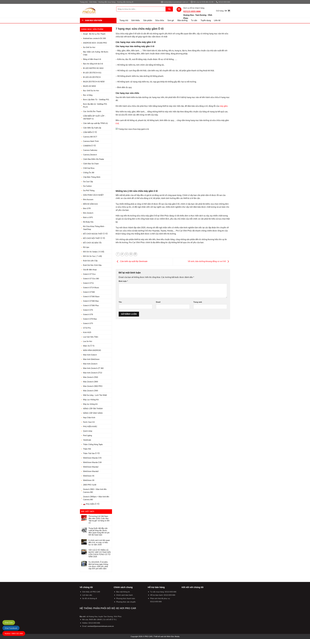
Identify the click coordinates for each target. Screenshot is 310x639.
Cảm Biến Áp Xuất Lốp (92, 128)
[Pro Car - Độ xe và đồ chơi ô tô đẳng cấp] (96, 11)
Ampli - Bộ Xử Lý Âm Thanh (94, 34)
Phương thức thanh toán (125, 598)
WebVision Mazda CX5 (92, 458)
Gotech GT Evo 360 (91, 279)
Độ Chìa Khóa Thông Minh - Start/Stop (94, 227)
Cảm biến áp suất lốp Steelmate (133, 261)
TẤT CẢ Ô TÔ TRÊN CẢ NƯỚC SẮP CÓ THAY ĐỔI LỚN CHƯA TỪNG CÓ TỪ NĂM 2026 (100, 553)
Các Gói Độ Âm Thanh (92, 111)
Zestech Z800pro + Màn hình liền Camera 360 (96, 498)
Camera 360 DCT (90, 137)
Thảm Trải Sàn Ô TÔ (91, 453)
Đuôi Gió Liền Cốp (90, 261)
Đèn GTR (87, 208)
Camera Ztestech (90, 155)
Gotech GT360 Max (91, 301)
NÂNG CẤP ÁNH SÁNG (93, 413)
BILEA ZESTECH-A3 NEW (94, 82)
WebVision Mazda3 (90, 471)
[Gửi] (169, 9)
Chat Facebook (11, 628)
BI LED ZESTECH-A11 (92, 73)
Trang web (197, 302)
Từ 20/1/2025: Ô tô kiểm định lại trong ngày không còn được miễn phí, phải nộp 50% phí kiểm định (98, 565)
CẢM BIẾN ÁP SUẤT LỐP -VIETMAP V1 (94, 117)
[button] (223, 10)
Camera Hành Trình (91, 141)
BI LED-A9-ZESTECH (92, 77)
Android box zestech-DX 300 (94, 38)
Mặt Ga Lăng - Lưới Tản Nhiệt (95, 395)
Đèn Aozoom (88, 199)
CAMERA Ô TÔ (89, 146)
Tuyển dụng (206, 20)
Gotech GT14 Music (91, 287)
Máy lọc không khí (90, 404)
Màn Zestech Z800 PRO (92, 386)
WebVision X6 (88, 476)
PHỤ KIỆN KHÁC (90, 426)
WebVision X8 (88, 480)
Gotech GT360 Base (91, 296)
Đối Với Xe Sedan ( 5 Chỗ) (93, 252)
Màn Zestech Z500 (90, 377)
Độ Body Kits (88, 222)
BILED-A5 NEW (89, 86)
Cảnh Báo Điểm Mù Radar (93, 159)
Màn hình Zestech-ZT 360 (93, 368)
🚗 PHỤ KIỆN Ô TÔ (91, 504)
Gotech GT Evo (89, 274)
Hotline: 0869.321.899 (14, 634)
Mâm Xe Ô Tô (88, 346)
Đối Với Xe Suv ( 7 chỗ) (92, 256)
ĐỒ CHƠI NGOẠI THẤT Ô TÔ (95, 234)
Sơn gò (170, 20)
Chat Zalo (9, 622)
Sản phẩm (147, 20)
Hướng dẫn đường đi (125, 2)
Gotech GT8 (88, 314)
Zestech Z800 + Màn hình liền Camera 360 (95, 490)
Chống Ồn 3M (88, 173)
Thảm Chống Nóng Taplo (93, 444)
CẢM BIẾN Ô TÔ (90, 132)
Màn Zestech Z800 (90, 382)
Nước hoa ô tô (89, 422)
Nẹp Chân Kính (89, 417)
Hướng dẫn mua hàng (106, 2)
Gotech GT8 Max (90, 319)
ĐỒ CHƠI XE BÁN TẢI (92, 243)
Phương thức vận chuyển (126, 602)
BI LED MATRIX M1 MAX (93, 68)
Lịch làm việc (87, 595)
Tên (120, 302)
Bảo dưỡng (182, 20)
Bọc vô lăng (87, 95)
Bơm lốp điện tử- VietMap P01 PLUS (95, 105)
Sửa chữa (159, 20)
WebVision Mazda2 (90, 467)
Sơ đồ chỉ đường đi (89, 598)
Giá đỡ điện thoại (90, 270)
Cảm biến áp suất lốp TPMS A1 (95, 123)
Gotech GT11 (88, 283)
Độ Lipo (86, 247)
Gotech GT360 (89, 292)
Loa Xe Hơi (87, 341)
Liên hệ (217, 20)
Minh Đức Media (173, 636)
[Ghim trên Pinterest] (131, 254)
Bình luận (123, 281)
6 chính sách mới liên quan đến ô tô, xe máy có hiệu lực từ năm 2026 (99, 542)
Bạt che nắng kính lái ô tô (93, 64)
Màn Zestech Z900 (90, 391)
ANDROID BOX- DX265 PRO (95, 43)
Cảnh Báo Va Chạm (91, 164)
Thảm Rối (87, 449)
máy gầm (224, 106)
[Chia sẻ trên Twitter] (122, 254)
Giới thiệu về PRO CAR (91, 592)
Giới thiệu (93, 2)
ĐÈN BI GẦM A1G (90, 204)
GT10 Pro (87, 328)
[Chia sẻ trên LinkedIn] (135, 254)
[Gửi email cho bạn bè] (127, 254)
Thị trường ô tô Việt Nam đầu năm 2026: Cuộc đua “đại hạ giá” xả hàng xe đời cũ (99, 519)
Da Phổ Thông (88, 190)
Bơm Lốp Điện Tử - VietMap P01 (96, 99)
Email (158, 302)
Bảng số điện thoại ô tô (92, 59)
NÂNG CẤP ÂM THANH (93, 409)
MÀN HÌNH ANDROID (92, 350)
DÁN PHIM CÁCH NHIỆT (93, 195)
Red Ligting (87, 435)
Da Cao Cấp (88, 181)
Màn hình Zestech (90, 364)
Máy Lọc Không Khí (91, 400)
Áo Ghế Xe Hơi (89, 47)
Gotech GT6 (88, 310)
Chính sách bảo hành (124, 595)
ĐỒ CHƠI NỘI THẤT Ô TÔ (94, 238)
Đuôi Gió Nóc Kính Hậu (92, 265)
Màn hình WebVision (91, 359)
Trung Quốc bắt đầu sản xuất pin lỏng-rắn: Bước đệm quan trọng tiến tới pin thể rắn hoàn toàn (99, 531)
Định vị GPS (88, 217)
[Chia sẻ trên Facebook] (118, 254)
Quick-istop (87, 431)
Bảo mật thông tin (123, 592)
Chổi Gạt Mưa (88, 168)
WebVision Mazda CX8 (92, 462)
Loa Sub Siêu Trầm (90, 337)
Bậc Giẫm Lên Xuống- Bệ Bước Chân (95, 53)
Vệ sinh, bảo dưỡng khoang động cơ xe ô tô (207, 261)
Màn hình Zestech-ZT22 (92, 373)
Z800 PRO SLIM (89, 485)
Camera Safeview (90, 150)
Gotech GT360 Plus (91, 305)
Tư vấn (194, 20)
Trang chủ (84, 2)
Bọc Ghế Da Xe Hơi (91, 91)
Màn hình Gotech (90, 355)
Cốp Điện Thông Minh (91, 177)
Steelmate (87, 440)
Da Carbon (87, 186)
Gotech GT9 (88, 323)
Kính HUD (87, 332)
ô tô (117, 123)
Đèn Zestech (88, 213)
